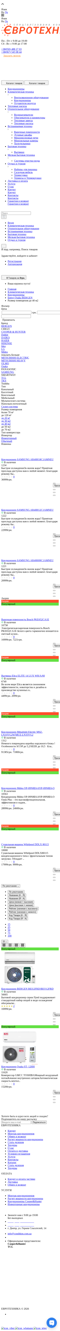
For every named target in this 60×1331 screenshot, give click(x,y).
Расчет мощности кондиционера (25, 1139)
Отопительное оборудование (23, 228)
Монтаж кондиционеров (21, 1133)
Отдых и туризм (16, 240)
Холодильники (22, 143)
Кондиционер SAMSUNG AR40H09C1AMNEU (27, 560)
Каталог (12, 1162)
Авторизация (15, 264)
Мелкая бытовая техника (21, 237)
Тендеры (12, 1145)
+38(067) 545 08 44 (11, 52)
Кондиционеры (22, 100)
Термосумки (21, 175)
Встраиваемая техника (20, 231)
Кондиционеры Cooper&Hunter (25, 1201)
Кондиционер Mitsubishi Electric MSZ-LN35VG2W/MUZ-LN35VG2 (22, 733)
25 (9, 927)
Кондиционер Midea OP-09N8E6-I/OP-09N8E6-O (28, 788)
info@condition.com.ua (20, 1233)
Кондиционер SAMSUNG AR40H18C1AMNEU (27, 459)
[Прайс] (22, 945)
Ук (6, 12)
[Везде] (3, 217)
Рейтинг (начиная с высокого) (23, 908)
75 (9, 933)
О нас (11, 1148)
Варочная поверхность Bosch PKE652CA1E (25, 619)
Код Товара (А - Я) (18, 915)
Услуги (11, 1156)
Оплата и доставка (18, 1151)
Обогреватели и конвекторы (29, 117)
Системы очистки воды (27, 160)
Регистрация (14, 261)
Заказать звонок (12, 55)
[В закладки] (54, 492)
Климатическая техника (21, 225)
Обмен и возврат (17, 1136)
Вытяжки (19, 152)
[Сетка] (10, 945)
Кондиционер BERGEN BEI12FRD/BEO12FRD (27, 988)
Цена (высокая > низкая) (21, 905)
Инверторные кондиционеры (24, 1204)
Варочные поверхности (27, 132)
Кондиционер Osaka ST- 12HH (18, 1066)
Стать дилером (16, 1142)
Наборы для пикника (25, 169)
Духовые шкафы (23, 135)
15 (9, 924)
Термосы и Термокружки (27, 178)
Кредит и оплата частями (21, 1179)
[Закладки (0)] (2, 273)
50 (9, 930)
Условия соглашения (19, 1153)
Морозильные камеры (26, 140)
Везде (11, 222)
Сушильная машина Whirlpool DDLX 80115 (25, 844)
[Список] (4, 945)
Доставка (13, 1182)
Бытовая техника (17, 234)
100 (10, 935)
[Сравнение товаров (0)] (2, 270)
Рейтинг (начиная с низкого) (22, 912)
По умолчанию (10, 886)
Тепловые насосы (23, 123)
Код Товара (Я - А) (18, 918)
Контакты (13, 1159)
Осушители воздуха (25, 103)
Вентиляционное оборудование (31, 97)
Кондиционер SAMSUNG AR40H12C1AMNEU (27, 510)
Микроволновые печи (26, 137)
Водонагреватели (23, 114)
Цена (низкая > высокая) (21, 902)
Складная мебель (23, 172)
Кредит (12, 1130)
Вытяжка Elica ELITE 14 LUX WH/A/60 (23, 675)
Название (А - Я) (17, 895)
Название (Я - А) (17, 898)
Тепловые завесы (23, 120)
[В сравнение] (54, 495)
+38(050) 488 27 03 (11, 49)
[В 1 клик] (54, 489)
